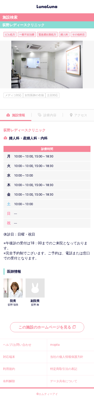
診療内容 (49, 115)
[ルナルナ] (47, 6)
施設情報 (18, 115)
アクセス (80, 115)
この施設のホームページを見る (45, 327)
